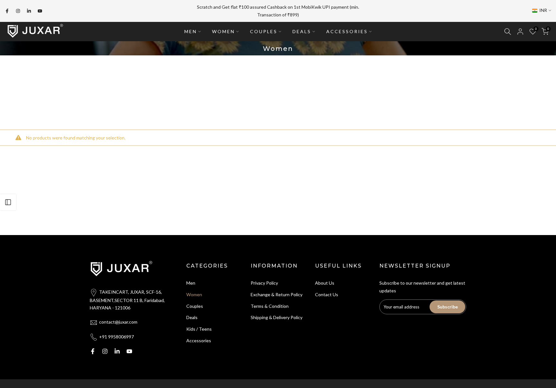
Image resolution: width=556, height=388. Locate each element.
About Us (324, 283)
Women (194, 294)
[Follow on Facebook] (7, 11)
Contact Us (326, 294)
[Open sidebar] (8, 202)
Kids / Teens (199, 329)
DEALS (301, 31)
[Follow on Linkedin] (29, 11)
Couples (194, 306)
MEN (190, 31)
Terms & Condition (270, 306)
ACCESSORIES (347, 31)
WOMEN (223, 31)
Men (190, 283)
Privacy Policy (264, 283)
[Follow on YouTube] (40, 11)
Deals (192, 317)
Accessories (198, 340)
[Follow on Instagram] (18, 11)
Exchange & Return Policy (276, 294)
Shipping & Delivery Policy (276, 317)
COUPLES (263, 31)
